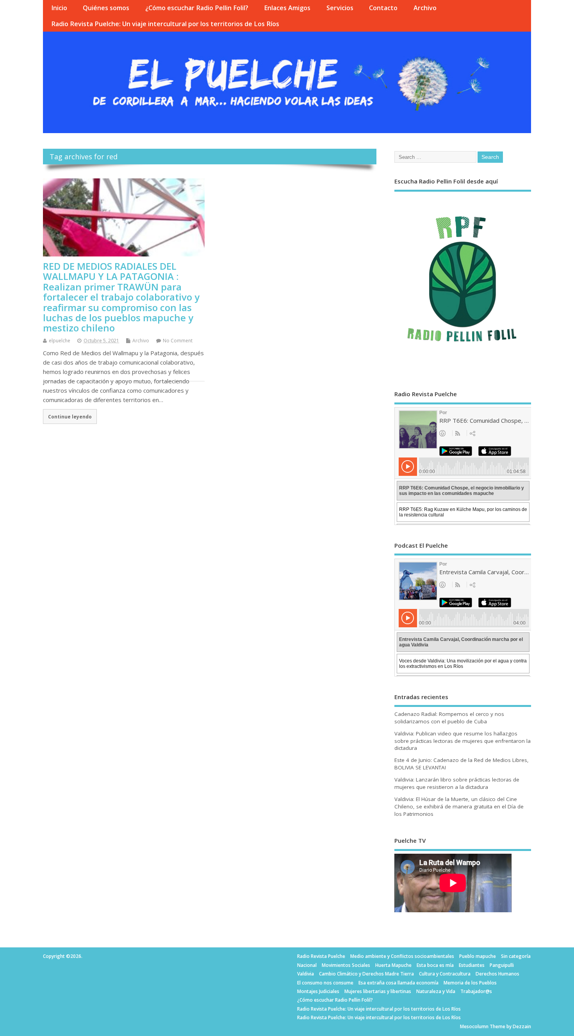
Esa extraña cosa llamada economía (398, 982)
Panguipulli (502, 965)
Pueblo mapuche (477, 956)
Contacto (383, 8)
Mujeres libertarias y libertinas (377, 991)
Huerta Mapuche (393, 965)
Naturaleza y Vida (435, 991)
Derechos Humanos (497, 973)
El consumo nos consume (325, 982)
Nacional (307, 965)
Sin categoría (516, 956)
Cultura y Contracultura (445, 973)
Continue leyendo (70, 416)
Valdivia (305, 973)
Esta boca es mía (435, 965)
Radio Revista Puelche (321, 956)
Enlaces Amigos (287, 8)
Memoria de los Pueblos (470, 982)
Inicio (59, 8)
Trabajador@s (476, 991)
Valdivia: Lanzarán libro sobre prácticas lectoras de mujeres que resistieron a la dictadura (456, 783)
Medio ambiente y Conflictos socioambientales (402, 956)
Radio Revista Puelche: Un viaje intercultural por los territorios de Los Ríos (165, 24)
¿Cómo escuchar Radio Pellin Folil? (196, 8)
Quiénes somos (106, 8)
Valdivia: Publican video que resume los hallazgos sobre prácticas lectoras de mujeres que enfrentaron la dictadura (462, 741)
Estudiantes (472, 965)
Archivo (425, 8)
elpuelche (59, 340)
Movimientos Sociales (346, 965)
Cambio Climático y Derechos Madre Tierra (366, 973)
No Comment (178, 340)
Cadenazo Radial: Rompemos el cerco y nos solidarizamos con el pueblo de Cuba (449, 717)
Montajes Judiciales (318, 991)
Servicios (339, 8)
